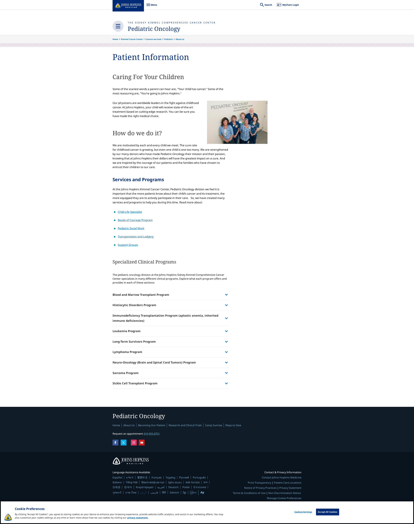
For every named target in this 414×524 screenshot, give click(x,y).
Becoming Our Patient (151, 425)
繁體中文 (142, 477)
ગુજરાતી (117, 492)
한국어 (128, 487)
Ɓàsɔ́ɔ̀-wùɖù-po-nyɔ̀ (152, 482)
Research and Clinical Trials (185, 425)
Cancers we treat (153, 39)
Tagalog (170, 477)
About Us (129, 425)
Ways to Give (233, 425)
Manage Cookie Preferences (284, 498)
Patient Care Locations (287, 482)
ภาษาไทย (130, 492)
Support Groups (128, 245)
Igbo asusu (175, 482)
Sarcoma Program (126, 373)
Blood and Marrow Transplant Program (141, 295)
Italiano (117, 482)
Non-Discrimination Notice (284, 493)
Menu (151, 6)
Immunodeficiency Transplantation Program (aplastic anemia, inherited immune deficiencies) (165, 318)
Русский (184, 477)
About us (180, 39)
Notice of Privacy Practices (260, 488)
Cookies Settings (303, 511)
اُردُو (143, 492)
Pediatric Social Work (131, 228)
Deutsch (173, 487)
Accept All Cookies (327, 511)
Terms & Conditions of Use (249, 493)
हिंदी (164, 492)
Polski (186, 487)
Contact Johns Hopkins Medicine (281, 477)
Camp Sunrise (213, 425)
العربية (160, 487)
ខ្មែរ (184, 492)
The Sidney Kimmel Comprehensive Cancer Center (172, 22)
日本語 (116, 487)
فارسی (154, 492)
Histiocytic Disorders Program (134, 305)
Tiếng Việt (131, 482)
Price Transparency (259, 482)
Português (199, 477)
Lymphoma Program (127, 352)
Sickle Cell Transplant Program (135, 383)
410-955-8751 (152, 433)
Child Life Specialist (130, 212)
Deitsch (174, 492)
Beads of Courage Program (135, 220)
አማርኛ (129, 477)
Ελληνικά (200, 487)
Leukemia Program (127, 331)
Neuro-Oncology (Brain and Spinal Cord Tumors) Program (154, 362)
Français (157, 477)
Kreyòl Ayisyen (144, 487)
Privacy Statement (290, 488)
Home (115, 39)
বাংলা (205, 482)
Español (117, 477)
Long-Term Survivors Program (134, 341)
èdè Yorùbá (193, 482)
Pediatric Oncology (154, 29)
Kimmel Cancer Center (132, 39)
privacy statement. (137, 517)
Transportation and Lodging (135, 236)
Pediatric (168, 39)
